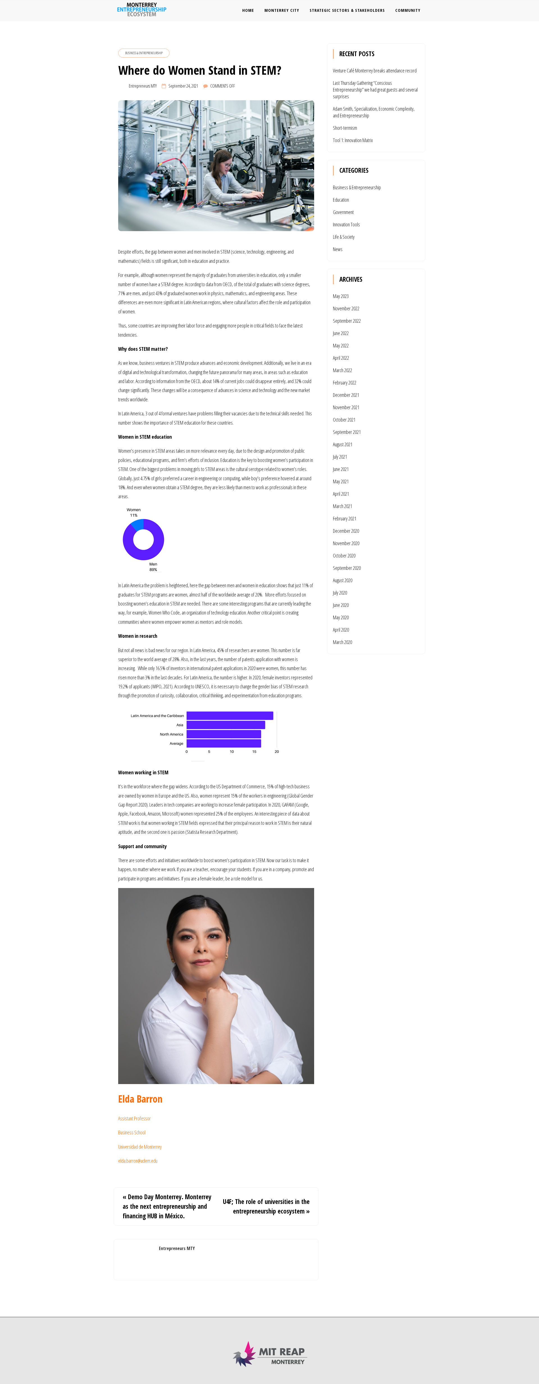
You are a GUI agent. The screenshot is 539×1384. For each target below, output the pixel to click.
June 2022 (341, 333)
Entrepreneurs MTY (143, 86)
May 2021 (341, 481)
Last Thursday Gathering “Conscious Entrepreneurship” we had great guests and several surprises (375, 89)
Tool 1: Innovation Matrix (353, 140)
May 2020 (341, 617)
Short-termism (345, 127)
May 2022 (341, 345)
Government (343, 212)
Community (408, 10)
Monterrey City (281, 10)
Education (341, 199)
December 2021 (346, 394)
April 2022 (341, 357)
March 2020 (342, 642)
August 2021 (342, 444)
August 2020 (342, 580)
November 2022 (346, 308)
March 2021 (342, 506)
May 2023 (341, 296)
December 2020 (346, 530)
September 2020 (347, 567)
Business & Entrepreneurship (144, 53)
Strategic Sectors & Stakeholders (347, 10)
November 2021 (346, 407)
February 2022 (344, 382)
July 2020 (340, 592)
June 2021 (341, 469)
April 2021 (341, 493)
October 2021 (344, 419)
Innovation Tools (346, 224)
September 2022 (347, 320)
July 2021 (340, 456)
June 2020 (341, 605)
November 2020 (346, 543)
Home (248, 10)
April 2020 (341, 629)
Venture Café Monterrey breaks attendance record (375, 70)
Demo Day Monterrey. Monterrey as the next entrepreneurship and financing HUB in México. (167, 1206)
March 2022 (342, 370)
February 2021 (344, 518)
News (337, 249)
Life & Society (344, 236)
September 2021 (347, 432)
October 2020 (344, 555)
